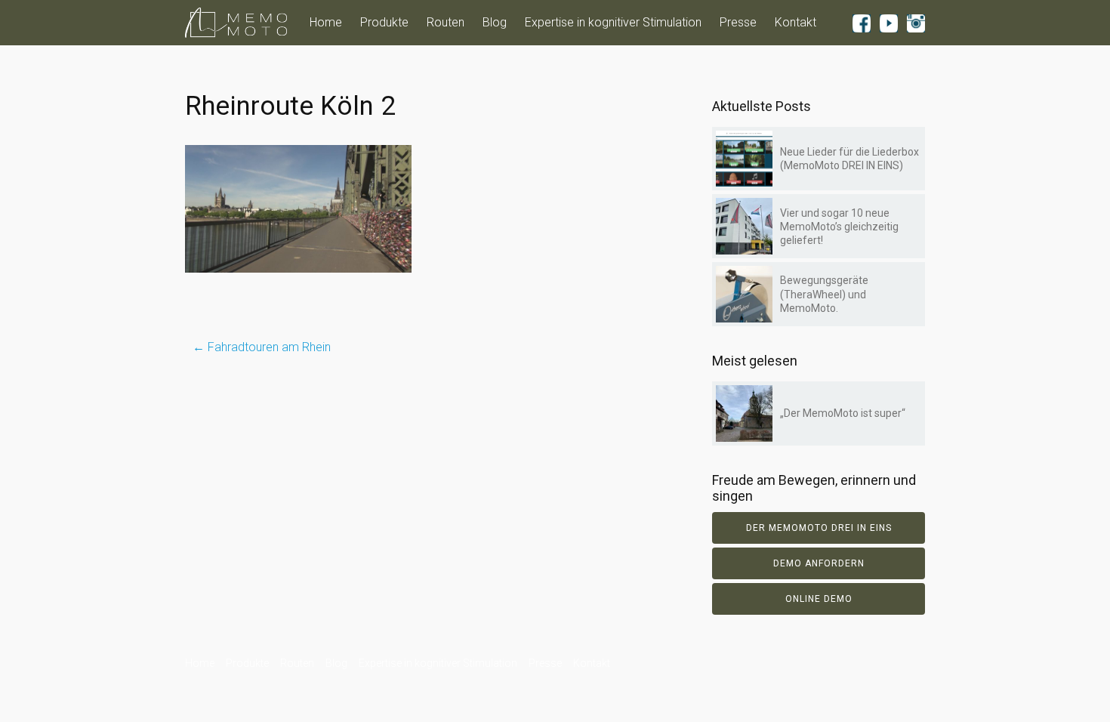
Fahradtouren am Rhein (262, 347)
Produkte (384, 22)
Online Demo (819, 599)
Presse (738, 22)
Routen (445, 22)
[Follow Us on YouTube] (889, 23)
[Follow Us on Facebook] (862, 23)
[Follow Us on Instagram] (916, 23)
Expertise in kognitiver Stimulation (613, 22)
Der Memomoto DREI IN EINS (819, 528)
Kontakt (795, 22)
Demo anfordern (819, 563)
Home (326, 22)
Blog (495, 22)
